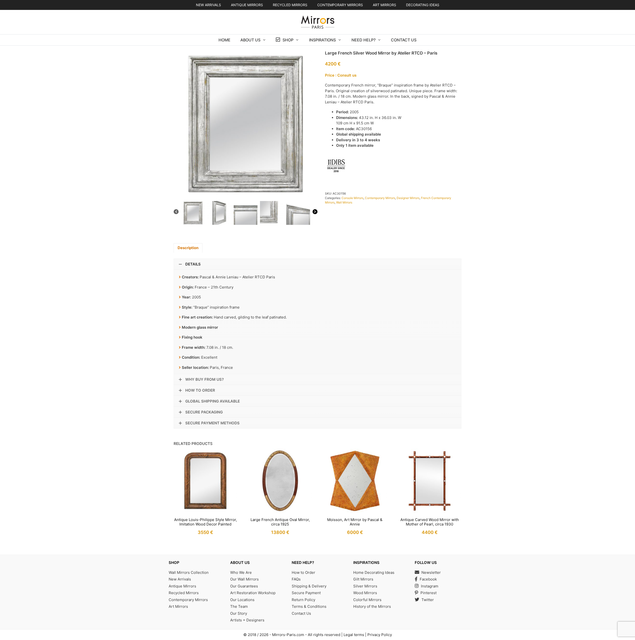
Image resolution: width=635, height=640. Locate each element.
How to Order (303, 572)
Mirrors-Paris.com (288, 634)
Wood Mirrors (365, 592)
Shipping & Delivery (309, 586)
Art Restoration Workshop (253, 592)
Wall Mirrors (344, 202)
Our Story (238, 613)
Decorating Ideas (422, 5)
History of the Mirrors (372, 606)
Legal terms (354, 634)
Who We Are (241, 572)
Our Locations (242, 599)
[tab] (188, 248)
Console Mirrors (352, 198)
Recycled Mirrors (184, 592)
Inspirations (322, 39)
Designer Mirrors (408, 198)
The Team (239, 606)
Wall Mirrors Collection (189, 572)
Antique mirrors (247, 5)
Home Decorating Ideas (373, 572)
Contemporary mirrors (340, 5)
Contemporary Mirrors (380, 198)
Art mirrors (384, 5)
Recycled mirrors (290, 5)
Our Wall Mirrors (244, 579)
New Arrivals (208, 5)
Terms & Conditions (309, 606)
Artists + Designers (247, 620)
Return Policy (303, 599)
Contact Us (403, 39)
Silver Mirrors (365, 586)
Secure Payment (306, 592)
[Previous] (176, 212)
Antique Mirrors (182, 586)
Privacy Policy (379, 634)
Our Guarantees (244, 586)
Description (188, 247)
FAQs (296, 579)
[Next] (315, 212)
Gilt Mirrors (363, 579)
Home (224, 39)
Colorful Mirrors (367, 599)
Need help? (363, 39)
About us (250, 39)
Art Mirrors (178, 606)
